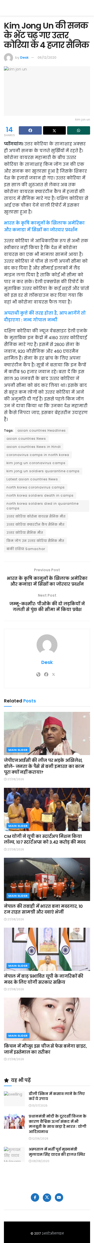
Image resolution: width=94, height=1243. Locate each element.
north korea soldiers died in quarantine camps (43, 505)
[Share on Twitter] (54, 130)
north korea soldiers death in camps (40, 495)
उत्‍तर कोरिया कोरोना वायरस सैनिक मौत (36, 516)
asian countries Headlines (41, 430)
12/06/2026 (39, 1139)
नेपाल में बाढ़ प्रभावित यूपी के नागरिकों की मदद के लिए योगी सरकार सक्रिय (43, 979)
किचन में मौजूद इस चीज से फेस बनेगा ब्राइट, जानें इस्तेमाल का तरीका (45, 1049)
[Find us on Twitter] (47, 1198)
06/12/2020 (47, 57)
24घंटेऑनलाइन (53, 1233)
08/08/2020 (40, 1161)
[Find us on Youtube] (59, 1197)
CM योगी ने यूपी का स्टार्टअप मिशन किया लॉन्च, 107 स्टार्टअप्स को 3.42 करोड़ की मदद (45, 839)
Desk (24, 57)
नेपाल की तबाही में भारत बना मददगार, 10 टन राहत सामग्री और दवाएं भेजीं (43, 909)
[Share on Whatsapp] (78, 130)
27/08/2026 (15, 779)
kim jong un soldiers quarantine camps (43, 471)
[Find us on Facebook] (35, 1197)
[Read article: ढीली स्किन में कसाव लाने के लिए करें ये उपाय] (14, 1098)
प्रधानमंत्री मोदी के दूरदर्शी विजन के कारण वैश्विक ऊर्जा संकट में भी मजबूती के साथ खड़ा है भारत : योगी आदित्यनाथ (57, 1124)
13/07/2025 (39, 1106)
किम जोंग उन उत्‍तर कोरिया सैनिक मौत (35, 540)
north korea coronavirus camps (36, 487)
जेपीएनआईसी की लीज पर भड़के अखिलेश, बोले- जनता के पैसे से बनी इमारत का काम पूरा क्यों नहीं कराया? (44, 766)
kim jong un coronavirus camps (36, 463)
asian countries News (26, 438)
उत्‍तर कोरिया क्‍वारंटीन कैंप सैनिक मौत (35, 524)
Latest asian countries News (32, 479)
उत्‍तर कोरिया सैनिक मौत (25, 532)
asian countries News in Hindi (34, 446)
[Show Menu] (87, 8)
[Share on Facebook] (30, 130)
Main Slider (18, 750)
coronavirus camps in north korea (38, 455)
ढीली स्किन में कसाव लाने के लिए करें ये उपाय (57, 1096)
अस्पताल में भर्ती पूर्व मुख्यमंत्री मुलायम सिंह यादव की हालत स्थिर (57, 1152)
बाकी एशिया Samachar (26, 549)
